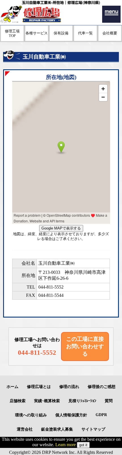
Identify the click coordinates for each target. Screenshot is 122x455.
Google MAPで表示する (61, 228)
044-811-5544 (51, 295)
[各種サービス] (36, 39)
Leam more (65, 444)
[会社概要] (110, 39)
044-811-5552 (51, 287)
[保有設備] (61, 39)
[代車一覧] (85, 39)
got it (83, 445)
